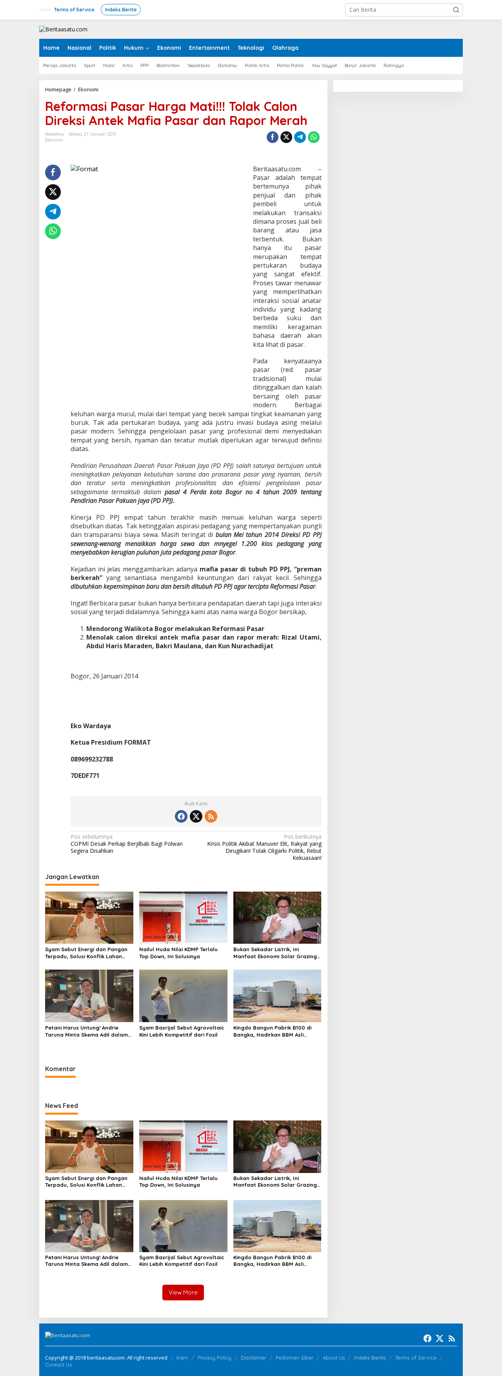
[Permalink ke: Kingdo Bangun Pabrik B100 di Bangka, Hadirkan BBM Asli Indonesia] (277, 995)
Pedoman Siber (294, 1357)
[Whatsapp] (314, 137)
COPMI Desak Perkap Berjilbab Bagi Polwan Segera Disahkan (127, 843)
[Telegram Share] (300, 137)
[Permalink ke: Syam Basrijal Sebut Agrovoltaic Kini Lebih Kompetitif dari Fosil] (183, 995)
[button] (456, 9)
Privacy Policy (214, 1357)
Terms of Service (416, 1357)
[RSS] (211, 816)
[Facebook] (181, 816)
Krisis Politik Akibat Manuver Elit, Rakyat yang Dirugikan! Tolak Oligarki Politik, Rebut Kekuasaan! (264, 847)
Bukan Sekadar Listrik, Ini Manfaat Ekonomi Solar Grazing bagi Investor (275, 953)
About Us (334, 1357)
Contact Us (58, 1364)
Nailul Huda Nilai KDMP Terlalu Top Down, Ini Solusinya (178, 952)
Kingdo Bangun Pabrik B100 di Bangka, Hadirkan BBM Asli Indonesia (272, 1031)
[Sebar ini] (272, 137)
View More (183, 1292)
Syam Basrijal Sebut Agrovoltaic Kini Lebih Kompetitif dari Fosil (181, 1031)
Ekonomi (54, 140)
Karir (182, 1357)
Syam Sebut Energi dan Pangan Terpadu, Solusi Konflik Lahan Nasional (86, 953)
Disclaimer (253, 1357)
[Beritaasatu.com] (63, 29)
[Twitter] (196, 816)
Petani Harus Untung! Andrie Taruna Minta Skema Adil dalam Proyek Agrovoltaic (86, 1031)
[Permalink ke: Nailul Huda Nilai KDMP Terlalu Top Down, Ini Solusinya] (183, 917)
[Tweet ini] (286, 137)
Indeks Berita (370, 1357)
